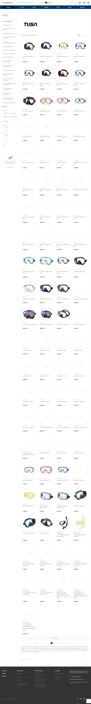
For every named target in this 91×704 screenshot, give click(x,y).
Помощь (57, 670)
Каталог (4, 670)
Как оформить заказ (59, 673)
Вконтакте (45, 693)
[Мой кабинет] (75, 3)
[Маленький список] (77, 35)
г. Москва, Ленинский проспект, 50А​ (25, 2)
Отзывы (18, 679)
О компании (19, 673)
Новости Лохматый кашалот (23, 677)
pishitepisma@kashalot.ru (77, 679)
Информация (39, 670)
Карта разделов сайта (40, 680)
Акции (4, 673)
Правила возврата (59, 677)
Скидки (56, 675)
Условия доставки (39, 675)
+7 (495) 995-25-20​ (7, 2)
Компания (20, 670)
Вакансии (57, 679)
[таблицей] (88, 35)
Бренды (4, 676)
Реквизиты (37, 677)
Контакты (19, 680)
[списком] (86, 35)
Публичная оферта (39, 683)
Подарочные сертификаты (41, 679)
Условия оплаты (38, 673)
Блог (18, 675)
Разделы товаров (7, 21)
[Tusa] (30, 24)
